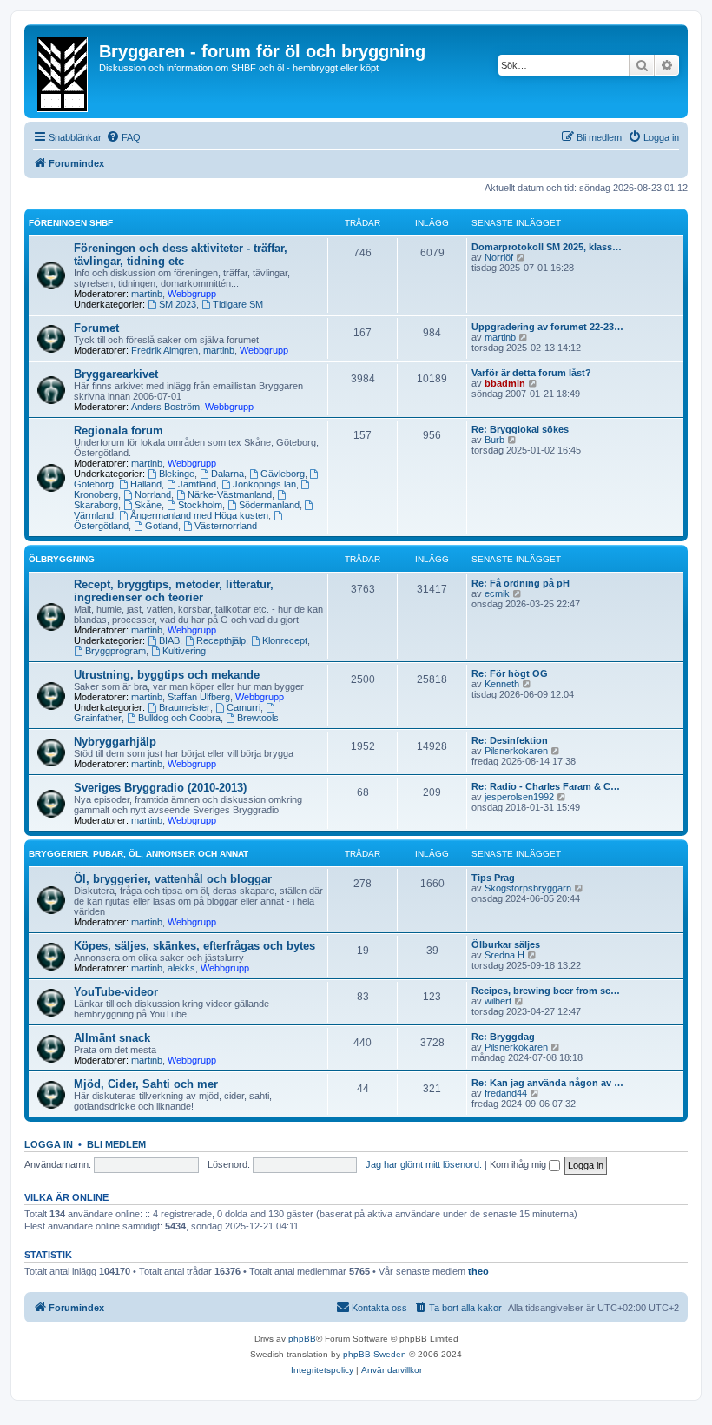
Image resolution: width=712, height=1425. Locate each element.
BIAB (169, 640)
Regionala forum (118, 430)
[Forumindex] (64, 71)
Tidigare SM (238, 304)
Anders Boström (165, 406)
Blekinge (176, 473)
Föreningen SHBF (71, 223)
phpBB (302, 1338)
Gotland (161, 525)
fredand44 (506, 1093)
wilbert (498, 1001)
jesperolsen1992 (519, 797)
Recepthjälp (221, 640)
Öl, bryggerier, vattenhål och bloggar (173, 878)
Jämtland (197, 484)
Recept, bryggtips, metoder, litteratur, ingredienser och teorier (174, 591)
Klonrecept (284, 640)
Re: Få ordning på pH (520, 583)
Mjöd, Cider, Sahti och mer (146, 1083)
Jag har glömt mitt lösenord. (424, 1164)
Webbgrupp (192, 293)
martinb (146, 293)
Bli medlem (116, 1144)
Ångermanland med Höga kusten (199, 515)
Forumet (96, 328)
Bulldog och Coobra (179, 717)
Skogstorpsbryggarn (528, 888)
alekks (181, 968)
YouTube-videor (116, 991)
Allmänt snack (112, 1037)
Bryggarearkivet (116, 374)
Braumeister (184, 707)
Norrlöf (499, 257)
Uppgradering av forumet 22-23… (547, 326)
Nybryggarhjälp (115, 741)
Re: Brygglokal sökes (520, 429)
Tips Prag (493, 877)
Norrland (153, 494)
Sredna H (504, 955)
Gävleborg (282, 473)
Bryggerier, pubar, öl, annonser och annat (138, 853)
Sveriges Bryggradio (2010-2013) (160, 787)
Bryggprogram (115, 651)
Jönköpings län (264, 484)
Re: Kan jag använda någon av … (547, 1082)
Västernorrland (225, 525)
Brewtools (258, 717)
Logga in (48, 1144)
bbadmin (505, 383)
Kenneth (502, 684)
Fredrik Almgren (164, 350)
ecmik (497, 593)
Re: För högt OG (509, 673)
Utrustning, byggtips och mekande (167, 674)
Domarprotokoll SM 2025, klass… (546, 247)
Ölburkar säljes (505, 944)
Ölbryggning (62, 559)
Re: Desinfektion (509, 740)
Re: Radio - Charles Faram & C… (545, 786)
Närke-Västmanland (230, 494)
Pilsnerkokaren (516, 751)
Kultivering (184, 651)
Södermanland (269, 505)
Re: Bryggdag (503, 1036)
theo (478, 1271)
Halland (146, 484)
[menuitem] (123, 137)
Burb (494, 439)
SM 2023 (177, 304)
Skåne (148, 505)
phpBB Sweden (374, 1354)
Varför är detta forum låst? (531, 373)
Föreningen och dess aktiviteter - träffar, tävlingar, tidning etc (180, 255)
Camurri (243, 707)
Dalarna (227, 473)
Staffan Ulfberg (199, 697)
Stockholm (200, 505)
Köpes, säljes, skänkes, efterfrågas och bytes (194, 945)
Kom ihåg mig (519, 1164)
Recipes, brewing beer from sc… (545, 990)
